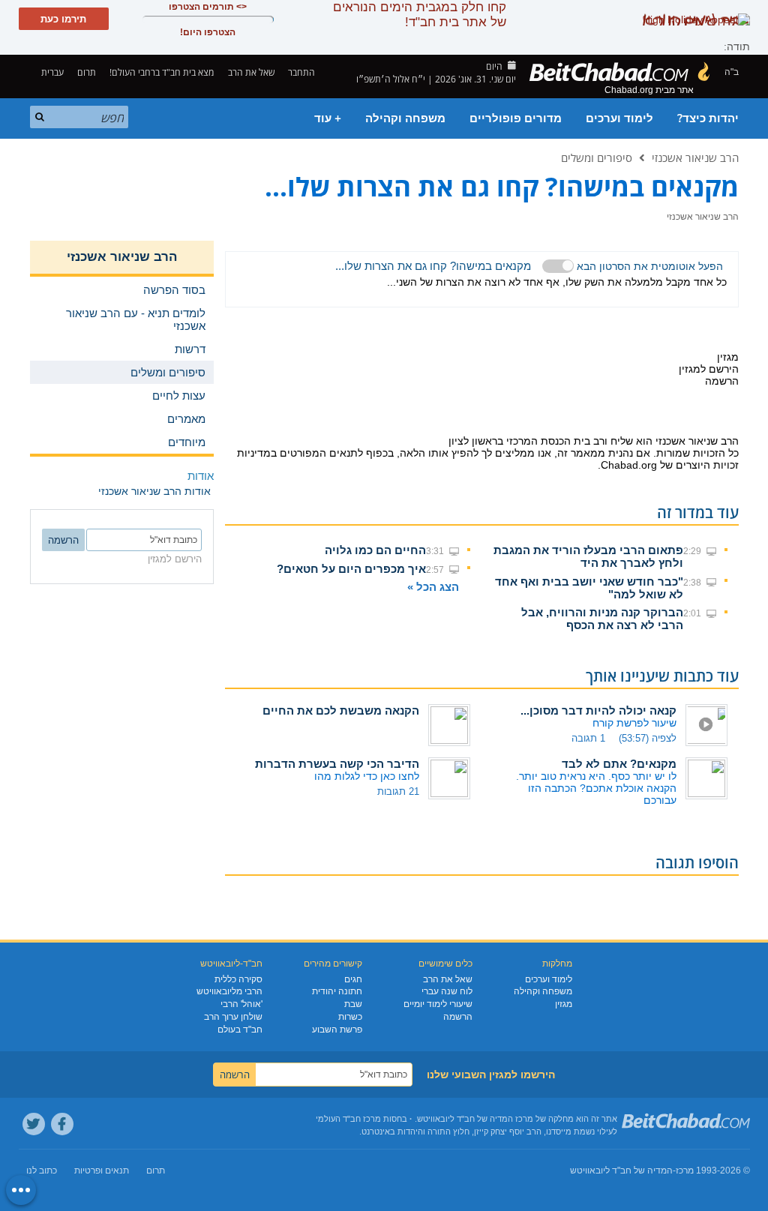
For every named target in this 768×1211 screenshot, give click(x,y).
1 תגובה (588, 738)
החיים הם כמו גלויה (375, 550)
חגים (353, 979)
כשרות (350, 1017)
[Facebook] (62, 1124)
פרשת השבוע (337, 1029)
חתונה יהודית (337, 991)
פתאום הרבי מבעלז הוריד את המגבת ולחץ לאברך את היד (588, 556)
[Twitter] (33, 1124)
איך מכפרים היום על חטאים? (351, 568)
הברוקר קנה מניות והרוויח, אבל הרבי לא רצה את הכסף (602, 618)
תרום (86, 72)
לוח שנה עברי (447, 991)
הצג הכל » (433, 586)
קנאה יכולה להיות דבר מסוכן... (598, 710)
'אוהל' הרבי (241, 1004)
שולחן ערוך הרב (233, 1017)
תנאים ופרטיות (101, 1170)
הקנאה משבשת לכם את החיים (340, 710)
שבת (353, 1004)
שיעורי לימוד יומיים (438, 1004)
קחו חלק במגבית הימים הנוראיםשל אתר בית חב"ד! (419, 14)
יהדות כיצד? (708, 118)
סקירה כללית (238, 979)
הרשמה (457, 1017)
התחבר (302, 72)
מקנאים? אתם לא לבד (619, 763)
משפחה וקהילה (405, 118)
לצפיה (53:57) (647, 738)
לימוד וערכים (619, 118)
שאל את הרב (251, 72)
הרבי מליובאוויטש (229, 991)
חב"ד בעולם (240, 1029)
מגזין (563, 1004)
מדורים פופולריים (516, 118)
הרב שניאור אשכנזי (695, 157)
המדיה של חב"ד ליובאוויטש (621, 1170)
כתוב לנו (41, 1170)
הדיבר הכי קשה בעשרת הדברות (337, 763)
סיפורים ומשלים (596, 157)
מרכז (685, 1170)
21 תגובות (398, 791)
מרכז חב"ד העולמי (348, 1118)
